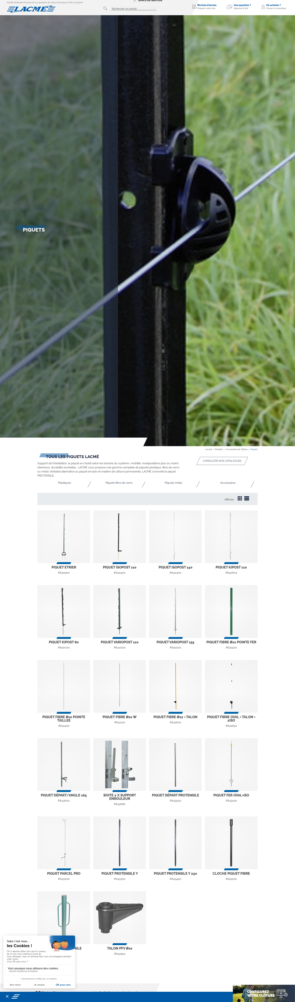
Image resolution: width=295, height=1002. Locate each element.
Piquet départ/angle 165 (64, 795)
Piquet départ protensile (175, 795)
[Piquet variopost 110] (119, 611)
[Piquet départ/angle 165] (63, 764)
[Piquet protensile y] (119, 842)
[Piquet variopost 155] (175, 611)
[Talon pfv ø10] (119, 917)
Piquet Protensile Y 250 (175, 873)
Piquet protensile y (119, 873)
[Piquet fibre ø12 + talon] (175, 686)
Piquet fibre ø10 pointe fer (231, 642)
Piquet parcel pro (63, 873)
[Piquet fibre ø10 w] (119, 686)
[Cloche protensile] (63, 917)
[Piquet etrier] (63, 536)
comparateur (64, 579)
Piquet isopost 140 (175, 567)
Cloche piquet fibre (231, 873)
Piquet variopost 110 (119, 642)
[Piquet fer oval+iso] (231, 764)
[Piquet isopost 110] (119, 536)
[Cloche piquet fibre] (231, 842)
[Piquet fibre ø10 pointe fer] (231, 611)
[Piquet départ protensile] (175, 764)
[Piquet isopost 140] (175, 536)
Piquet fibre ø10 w (120, 717)
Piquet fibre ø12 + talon (175, 717)
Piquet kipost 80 (64, 642)
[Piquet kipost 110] (231, 536)
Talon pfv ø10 (119, 948)
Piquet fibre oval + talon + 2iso (231, 718)
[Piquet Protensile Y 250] (175, 842)
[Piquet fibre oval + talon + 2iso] (231, 686)
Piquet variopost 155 (175, 642)
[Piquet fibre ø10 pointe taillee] (63, 686)
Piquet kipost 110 (231, 567)
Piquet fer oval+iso (231, 795)
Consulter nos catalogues (222, 460)
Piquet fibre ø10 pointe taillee (63, 718)
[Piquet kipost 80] (63, 611)
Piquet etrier (64, 567)
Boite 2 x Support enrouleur (119, 797)
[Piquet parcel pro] (63, 842)
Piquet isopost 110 (119, 567)
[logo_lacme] (31, 8)
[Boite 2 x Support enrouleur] (119, 764)
